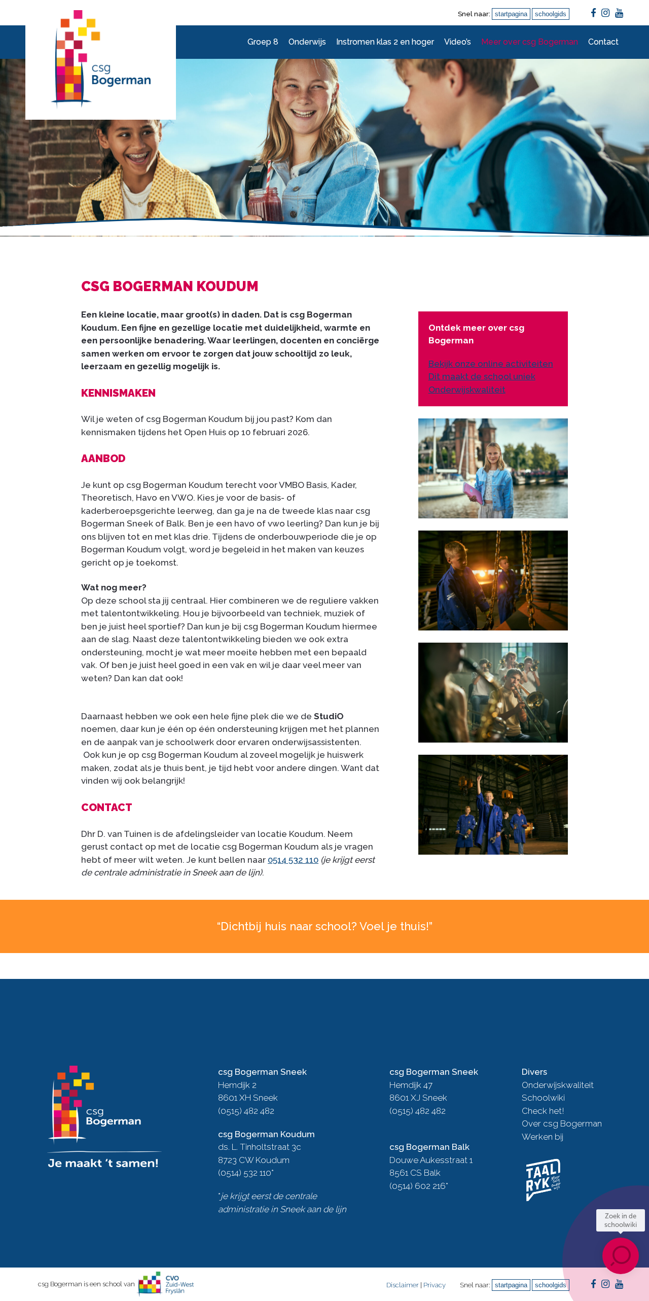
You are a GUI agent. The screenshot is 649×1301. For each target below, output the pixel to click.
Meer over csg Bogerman (529, 42)
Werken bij (542, 1137)
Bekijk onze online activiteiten (490, 364)
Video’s (457, 42)
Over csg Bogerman (562, 1123)
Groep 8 (262, 42)
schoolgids (550, 14)
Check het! (543, 1111)
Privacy (434, 1285)
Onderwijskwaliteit (467, 389)
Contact (603, 42)
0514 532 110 (293, 860)
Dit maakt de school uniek (481, 376)
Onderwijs (307, 42)
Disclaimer (402, 1285)
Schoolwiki (543, 1098)
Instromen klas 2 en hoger (385, 42)
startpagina (511, 14)
